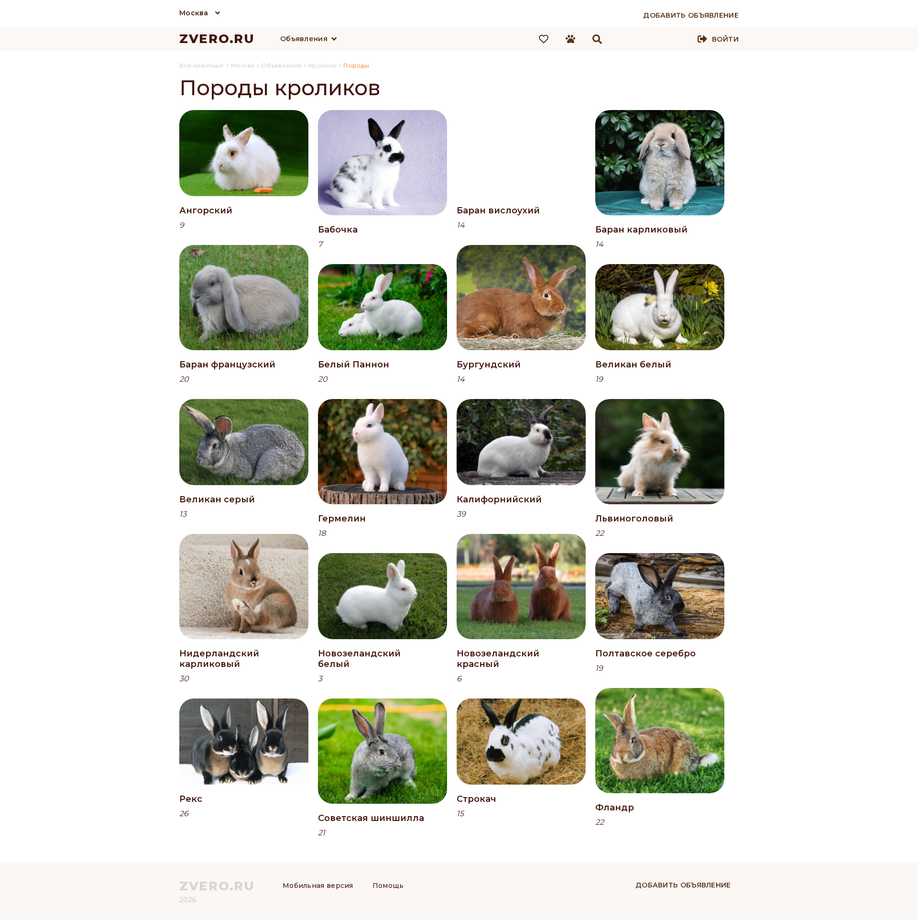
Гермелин (342, 518)
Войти (725, 39)
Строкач (476, 799)
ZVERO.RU (217, 38)
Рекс (190, 799)
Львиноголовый (634, 518)
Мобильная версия (318, 885)
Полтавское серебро (645, 653)
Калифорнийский (499, 499)
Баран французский (227, 364)
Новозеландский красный (498, 658)
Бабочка (338, 229)
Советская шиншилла (371, 818)
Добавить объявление (683, 885)
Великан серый (217, 499)
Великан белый (633, 364)
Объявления (304, 38)
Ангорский (205, 210)
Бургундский (489, 364)
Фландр (614, 807)
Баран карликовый (641, 229)
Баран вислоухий (498, 210)
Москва (193, 13)
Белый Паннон (353, 364)
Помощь (388, 885)
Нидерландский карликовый (219, 658)
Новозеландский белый (359, 658)
